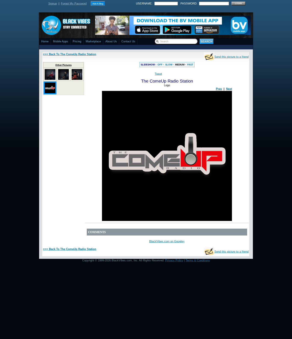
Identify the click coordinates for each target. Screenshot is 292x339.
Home (45, 41)
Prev (219, 88)
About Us (111, 41)
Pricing (77, 41)
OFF (160, 64)
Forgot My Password (74, 3)
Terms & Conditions (198, 260)
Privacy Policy (174, 260)
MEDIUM (179, 64)
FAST (190, 64)
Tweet (158, 73)
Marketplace (93, 41)
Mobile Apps (60, 41)
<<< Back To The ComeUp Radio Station (69, 54)
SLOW (168, 64)
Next (229, 88)
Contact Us (128, 41)
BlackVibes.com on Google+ (167, 241)
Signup (52, 3)
